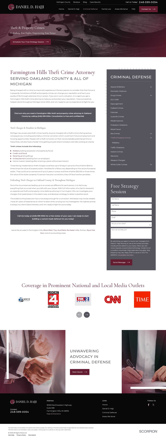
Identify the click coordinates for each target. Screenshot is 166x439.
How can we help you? (119, 230)
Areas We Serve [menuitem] (121, 9)
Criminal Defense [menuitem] (90, 9)
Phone (114, 211)
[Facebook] (148, 405)
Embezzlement (19, 159)
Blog (85, 2)
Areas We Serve (108, 416)
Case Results (95, 2)
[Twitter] (153, 405)
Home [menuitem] (61, 9)
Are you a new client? (119, 223)
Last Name (115, 205)
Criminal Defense (109, 412)
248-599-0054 (148, 2)
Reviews (76, 2)
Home (105, 405)
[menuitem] (130, 87)
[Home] (26, 7)
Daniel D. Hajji (108, 409)
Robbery (16, 151)
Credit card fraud (20, 153)
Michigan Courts (63, 2)
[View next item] (87, 315)
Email (113, 217)
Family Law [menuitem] (106, 9)
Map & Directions (54, 414)
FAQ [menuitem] (133, 9)
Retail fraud (17, 156)
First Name (115, 199)
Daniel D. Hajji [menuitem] (73, 9)
